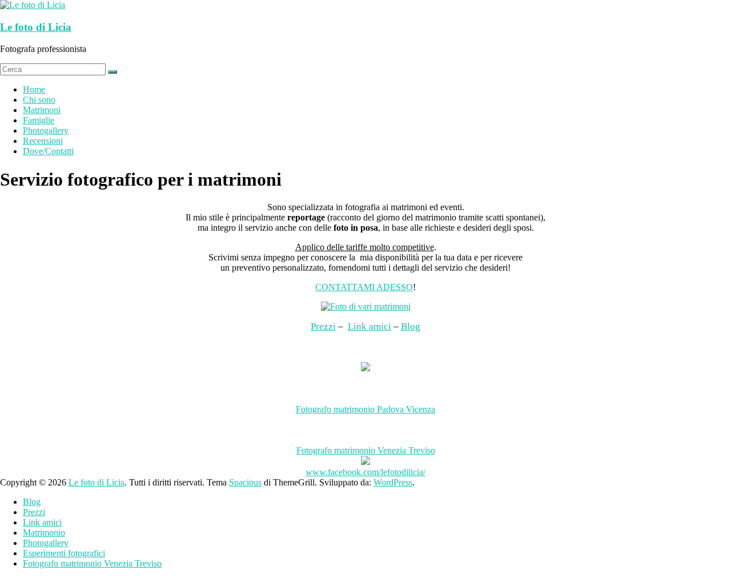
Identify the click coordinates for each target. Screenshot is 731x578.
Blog (410, 326)
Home (34, 89)
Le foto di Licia (35, 27)
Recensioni (43, 141)
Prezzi (323, 326)
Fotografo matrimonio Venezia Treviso (365, 450)
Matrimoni (42, 110)
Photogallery (46, 130)
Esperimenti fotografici (64, 553)
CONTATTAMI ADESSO (364, 287)
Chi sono (39, 100)
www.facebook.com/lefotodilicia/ (365, 472)
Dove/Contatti (48, 151)
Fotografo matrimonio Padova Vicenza (365, 409)
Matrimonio (44, 532)
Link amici (369, 326)
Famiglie (38, 120)
